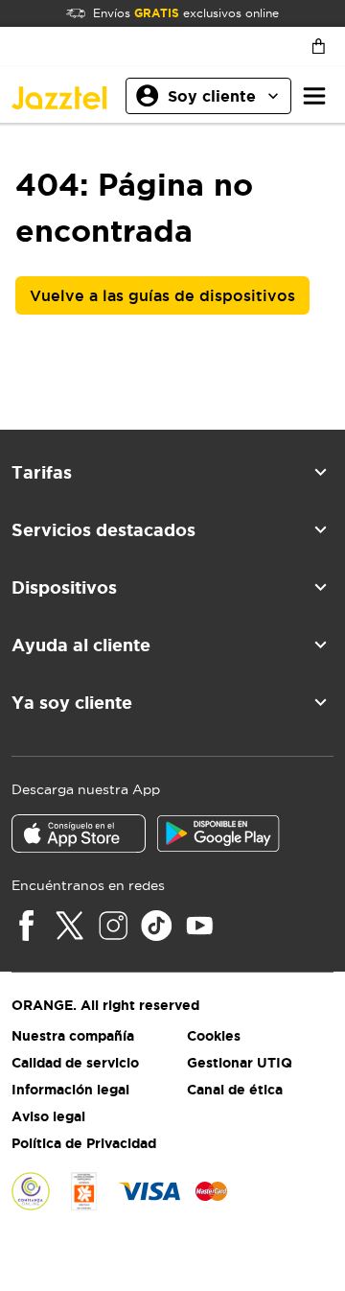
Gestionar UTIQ (239, 1062)
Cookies (214, 1036)
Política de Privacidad (84, 1143)
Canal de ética (235, 1089)
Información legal (70, 1089)
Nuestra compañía (73, 1036)
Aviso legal (48, 1116)
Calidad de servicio (75, 1062)
